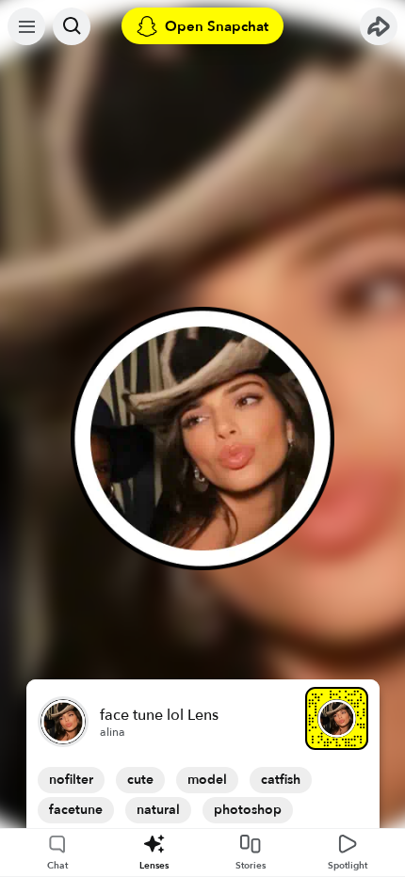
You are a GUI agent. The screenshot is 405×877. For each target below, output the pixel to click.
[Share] (378, 26)
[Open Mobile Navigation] (26, 26)
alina (112, 732)
